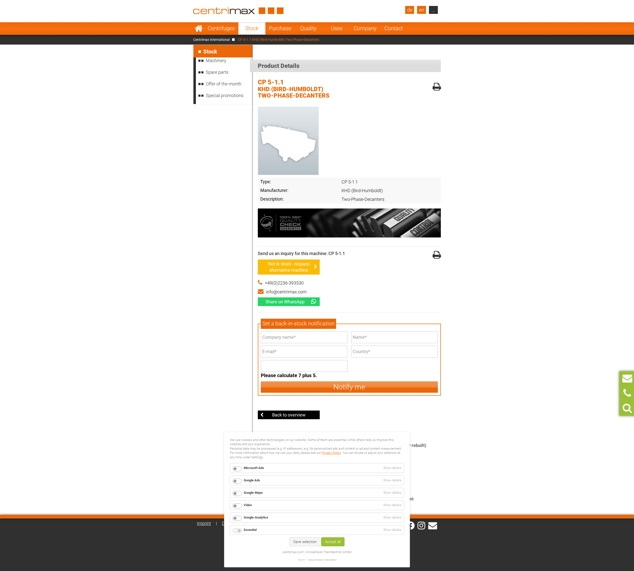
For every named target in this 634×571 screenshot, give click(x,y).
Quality (308, 28)
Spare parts (217, 72)
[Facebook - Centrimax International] (410, 525)
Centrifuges (221, 28)
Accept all (333, 542)
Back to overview (289, 414)
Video (248, 505)
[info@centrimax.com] (432, 525)
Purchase (280, 28)
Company (365, 28)
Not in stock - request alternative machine (289, 267)
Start (198, 28)
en (421, 10)
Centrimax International (211, 40)
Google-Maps (253, 492)
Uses (337, 28)
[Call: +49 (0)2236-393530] (627, 393)
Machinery (216, 60)
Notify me (349, 387)
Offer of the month (223, 83)
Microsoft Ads (254, 468)
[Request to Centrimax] (627, 378)
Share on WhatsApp (285, 301)
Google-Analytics (256, 517)
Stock (252, 28)
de (409, 10)
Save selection (305, 542)
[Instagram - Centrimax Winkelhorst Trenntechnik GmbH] (421, 525)
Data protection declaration (322, 559)
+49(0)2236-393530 (284, 283)
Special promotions (224, 95)
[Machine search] (627, 408)
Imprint (204, 523)
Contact (393, 28)
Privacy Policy (331, 453)
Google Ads (252, 480)
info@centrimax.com (286, 291)
